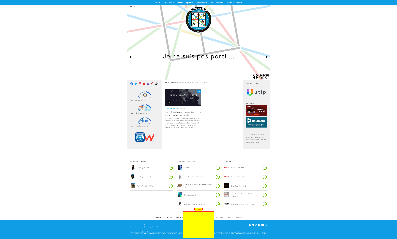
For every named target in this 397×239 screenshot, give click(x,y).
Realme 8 (187, 168)
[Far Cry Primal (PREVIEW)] (132, 186)
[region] (198, 57)
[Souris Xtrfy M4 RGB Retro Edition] (179, 177)
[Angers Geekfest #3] (226, 168)
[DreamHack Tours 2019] (226, 186)
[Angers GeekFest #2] (226, 177)
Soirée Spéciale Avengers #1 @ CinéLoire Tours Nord (244, 195)
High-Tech (176, 109)
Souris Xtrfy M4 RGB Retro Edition (195, 177)
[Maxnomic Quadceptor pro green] (179, 204)
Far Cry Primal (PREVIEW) (145, 186)
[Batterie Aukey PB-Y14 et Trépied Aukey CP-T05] (179, 186)
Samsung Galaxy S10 (190, 195)
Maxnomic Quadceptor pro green (194, 204)
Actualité (168, 109)
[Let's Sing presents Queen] (132, 177)
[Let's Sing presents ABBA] (132, 168)
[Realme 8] (179, 168)
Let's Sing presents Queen (145, 177)
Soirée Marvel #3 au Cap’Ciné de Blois (243, 204)
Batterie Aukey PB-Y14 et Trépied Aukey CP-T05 (198, 186)
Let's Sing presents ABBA (145, 168)
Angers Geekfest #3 (237, 168)
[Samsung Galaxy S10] (179, 195)
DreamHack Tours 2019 (238, 186)
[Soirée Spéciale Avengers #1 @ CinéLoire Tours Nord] (226, 195)
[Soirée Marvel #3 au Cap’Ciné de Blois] (226, 204)
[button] (130, 57)
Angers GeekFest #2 (237, 177)
